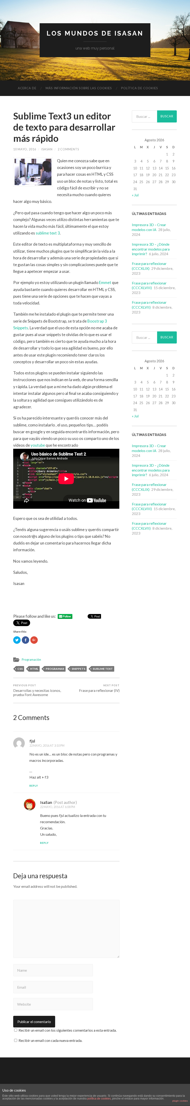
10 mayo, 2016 (24, 149)
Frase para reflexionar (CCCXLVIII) (149, 285)
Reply (33, 785)
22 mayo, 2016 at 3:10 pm (46, 745)
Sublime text (103, 668)
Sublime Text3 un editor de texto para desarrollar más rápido (64, 127)
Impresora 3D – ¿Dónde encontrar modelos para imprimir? (151, 249)
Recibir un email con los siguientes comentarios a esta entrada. (68, 1030)
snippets (78, 668)
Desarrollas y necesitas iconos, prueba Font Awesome (37, 690)
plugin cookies (180, 1100)
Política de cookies (139, 88)
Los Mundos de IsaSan (95, 33)
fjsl (32, 741)
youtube (38, 445)
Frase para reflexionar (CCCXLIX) (149, 266)
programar (55, 668)
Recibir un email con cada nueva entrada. (50, 1040)
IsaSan (47, 149)
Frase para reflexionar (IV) (99, 688)
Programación (31, 659)
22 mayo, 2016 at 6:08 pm (57, 807)
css (20, 668)
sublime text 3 (48, 233)
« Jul (135, 195)
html (34, 668)
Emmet (105, 282)
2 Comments (68, 149)
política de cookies (99, 1098)
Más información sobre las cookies (79, 88)
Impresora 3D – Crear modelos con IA (149, 227)
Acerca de (27, 88)
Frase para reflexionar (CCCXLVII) (149, 304)
